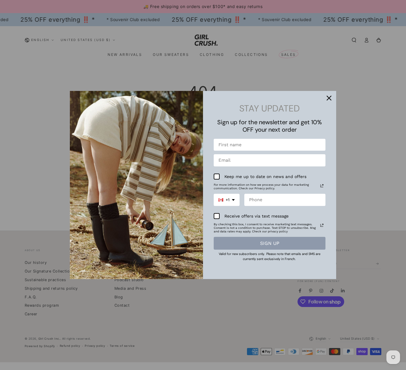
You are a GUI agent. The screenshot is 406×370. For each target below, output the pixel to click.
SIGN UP (269, 243)
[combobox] (227, 200)
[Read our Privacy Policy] (321, 185)
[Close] (329, 98)
